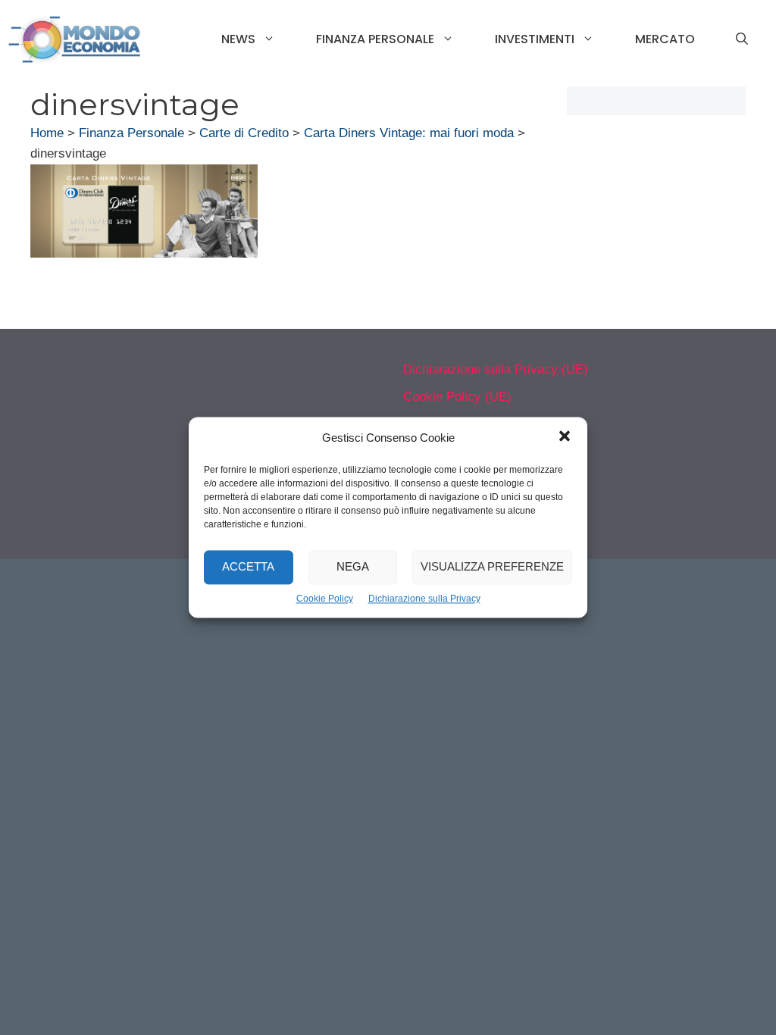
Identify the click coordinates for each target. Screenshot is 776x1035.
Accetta (248, 567)
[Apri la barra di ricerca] (741, 39)
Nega (352, 567)
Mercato (665, 39)
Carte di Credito (244, 133)
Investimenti (534, 39)
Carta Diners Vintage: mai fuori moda (409, 133)
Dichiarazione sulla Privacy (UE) (495, 369)
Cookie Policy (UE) (457, 396)
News (238, 39)
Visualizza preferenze (492, 567)
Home (47, 133)
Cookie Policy (324, 598)
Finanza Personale (375, 39)
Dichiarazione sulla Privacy (424, 598)
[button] (564, 438)
